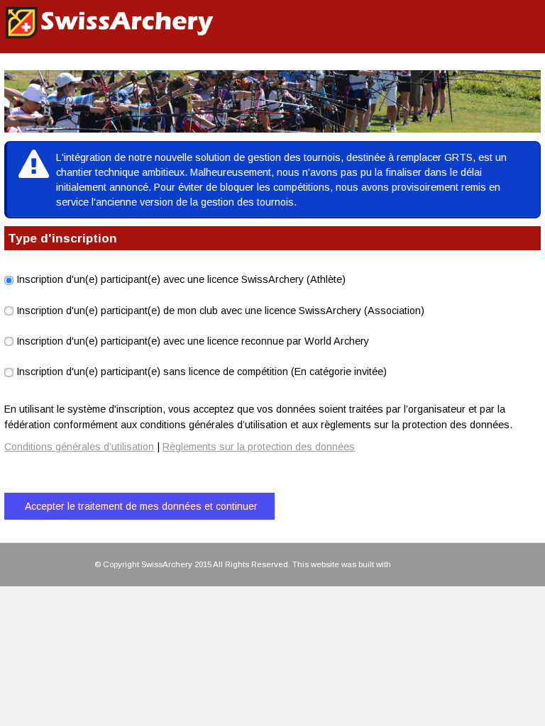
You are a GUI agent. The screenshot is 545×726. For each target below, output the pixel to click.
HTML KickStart (422, 564)
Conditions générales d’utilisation (79, 446)
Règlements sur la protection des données (259, 446)
